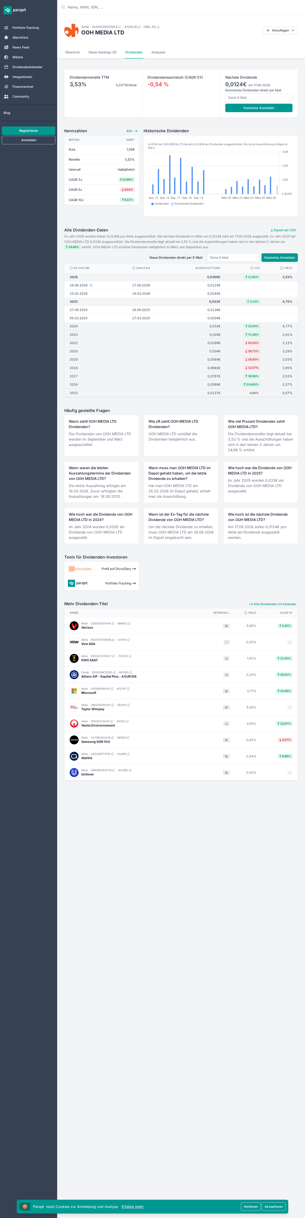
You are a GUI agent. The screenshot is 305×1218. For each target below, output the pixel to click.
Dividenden (133, 52)
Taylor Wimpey (92, 709)
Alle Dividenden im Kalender (274, 604)
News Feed (21, 47)
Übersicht (72, 52)
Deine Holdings (103, 52)
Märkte (18, 57)
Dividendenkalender (27, 67)
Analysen (158, 52)
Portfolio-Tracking (26, 27)
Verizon (87, 627)
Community (21, 96)
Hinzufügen (280, 30)
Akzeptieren (274, 1206)
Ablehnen (251, 1206)
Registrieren (28, 130)
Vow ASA (88, 644)
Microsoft (88, 693)
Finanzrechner (23, 86)
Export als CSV (284, 230)
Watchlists (20, 37)
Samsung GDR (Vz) (95, 741)
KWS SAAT (89, 660)
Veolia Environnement (98, 725)
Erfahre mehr (133, 1206)
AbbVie (86, 758)
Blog (7, 113)
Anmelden (28, 140)
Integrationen (22, 77)
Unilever (87, 774)
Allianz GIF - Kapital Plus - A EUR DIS (108, 676)
